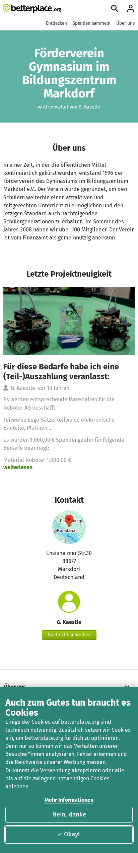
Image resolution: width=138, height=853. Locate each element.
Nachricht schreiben (69, 635)
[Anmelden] (131, 8)
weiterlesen (17, 467)
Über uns (125, 23)
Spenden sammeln (92, 23)
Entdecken (56, 23)
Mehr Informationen (69, 800)
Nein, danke (69, 814)
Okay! (72, 834)
